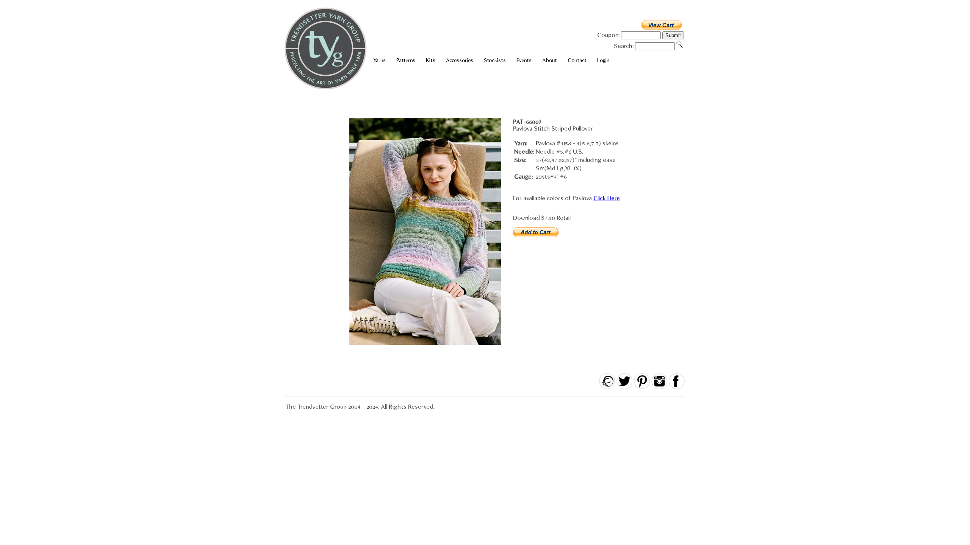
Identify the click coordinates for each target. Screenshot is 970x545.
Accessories (459, 60)
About (549, 60)
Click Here (606, 198)
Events (524, 60)
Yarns (379, 60)
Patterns (405, 60)
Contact (577, 60)
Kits (430, 60)
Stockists (495, 60)
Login (603, 60)
